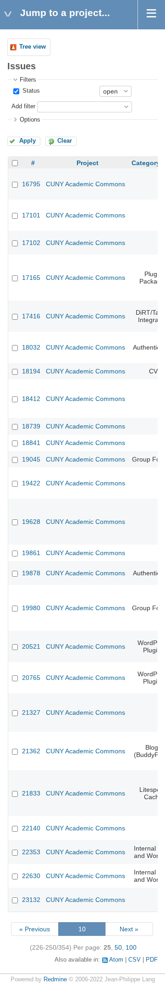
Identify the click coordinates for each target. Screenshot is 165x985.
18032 (31, 347)
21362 (31, 751)
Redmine (55, 979)
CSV (134, 960)
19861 (31, 552)
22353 (31, 852)
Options (30, 120)
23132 (31, 899)
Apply (27, 141)
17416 (31, 316)
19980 (31, 608)
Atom (116, 960)
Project (88, 163)
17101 (31, 215)
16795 (31, 184)
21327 (31, 712)
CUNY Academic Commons (85, 184)
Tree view (32, 47)
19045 (31, 459)
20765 (31, 677)
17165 (31, 277)
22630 (31, 875)
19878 (31, 573)
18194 (31, 371)
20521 (31, 646)
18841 (31, 442)
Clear (64, 141)
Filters (28, 80)
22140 (31, 828)
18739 (31, 426)
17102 (31, 242)
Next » (129, 929)
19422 (31, 483)
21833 (31, 793)
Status (30, 91)
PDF (152, 960)
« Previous (34, 929)
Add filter (23, 106)
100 (131, 947)
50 (118, 947)
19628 (31, 521)
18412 (31, 398)
